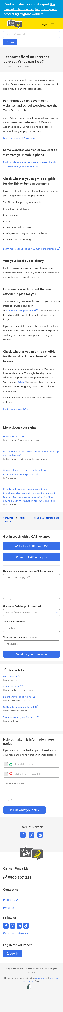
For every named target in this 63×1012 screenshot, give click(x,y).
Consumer (8, 517)
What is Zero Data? (13, 436)
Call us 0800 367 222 (33, 546)
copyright (40, 978)
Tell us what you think (24, 810)
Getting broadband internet (19, 707)
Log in (13, 954)
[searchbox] (31, 34)
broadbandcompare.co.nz (20, 310)
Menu (45, 25)
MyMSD (21, 382)
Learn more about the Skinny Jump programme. (29, 248)
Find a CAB (11, 900)
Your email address (14, 621)
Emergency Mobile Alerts (17, 696)
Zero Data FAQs (12, 676)
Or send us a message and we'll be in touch (28, 571)
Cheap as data (11, 686)
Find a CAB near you (32, 557)
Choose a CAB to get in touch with (23, 606)
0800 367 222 (19, 877)
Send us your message (31, 654)
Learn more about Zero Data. (19, 138)
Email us (9, 908)
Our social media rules (15, 933)
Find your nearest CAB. (16, 409)
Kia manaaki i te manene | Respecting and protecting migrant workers (30, 9)
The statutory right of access (19, 717)
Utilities (23, 517)
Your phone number (20, 637)
